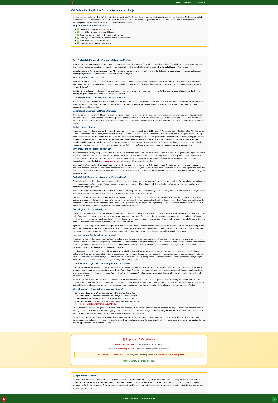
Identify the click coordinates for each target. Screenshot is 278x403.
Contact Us (200, 3)
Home (177, 3)
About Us (188, 3)
